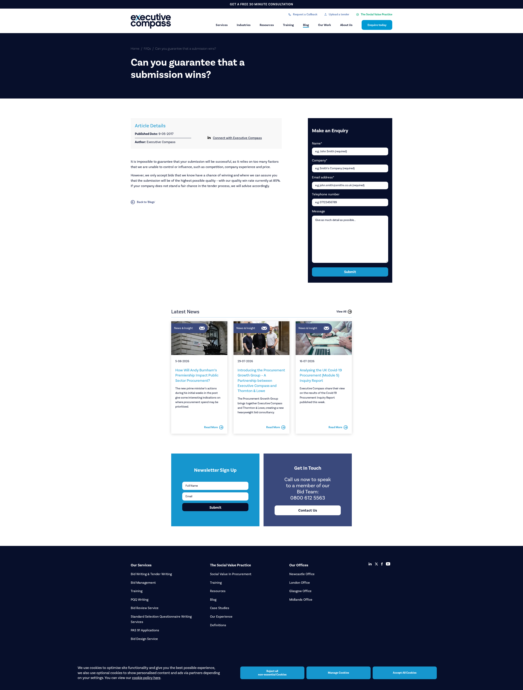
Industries (243, 25)
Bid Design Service (144, 639)
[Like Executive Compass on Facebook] (382, 564)
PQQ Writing (139, 600)
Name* (317, 143)
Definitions (218, 625)
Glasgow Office (300, 591)
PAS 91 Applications (145, 630)
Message (318, 211)
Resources (267, 25)
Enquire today (377, 25)
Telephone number (326, 194)
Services (222, 25)
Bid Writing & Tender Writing (151, 574)
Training (288, 25)
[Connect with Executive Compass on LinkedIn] (370, 563)
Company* (319, 160)
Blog (306, 25)
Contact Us (307, 510)
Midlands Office (300, 600)
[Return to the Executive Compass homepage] (151, 21)
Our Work (324, 25)
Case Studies (219, 608)
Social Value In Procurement (230, 574)
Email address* (323, 177)
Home (135, 48)
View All (341, 311)
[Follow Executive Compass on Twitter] (376, 564)
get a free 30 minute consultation (261, 4)
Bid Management (143, 583)
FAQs (147, 48)
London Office (299, 583)
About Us (346, 25)
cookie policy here (146, 678)
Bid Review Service (145, 608)
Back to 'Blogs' (146, 202)
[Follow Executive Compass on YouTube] (388, 564)
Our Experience (221, 616)
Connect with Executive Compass (237, 138)
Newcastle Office (302, 574)
